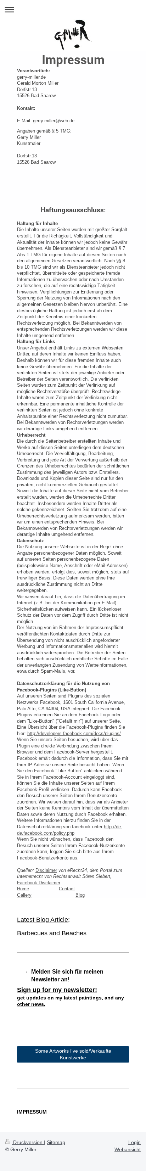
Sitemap (56, 1142)
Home (23, 888)
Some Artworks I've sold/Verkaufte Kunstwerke (73, 1054)
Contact (67, 888)
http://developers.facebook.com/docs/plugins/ (74, 733)
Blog (80, 895)
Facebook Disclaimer (38, 882)
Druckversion (28, 1142)
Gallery (24, 895)
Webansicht (127, 1149)
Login (134, 1142)
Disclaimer (46, 870)
